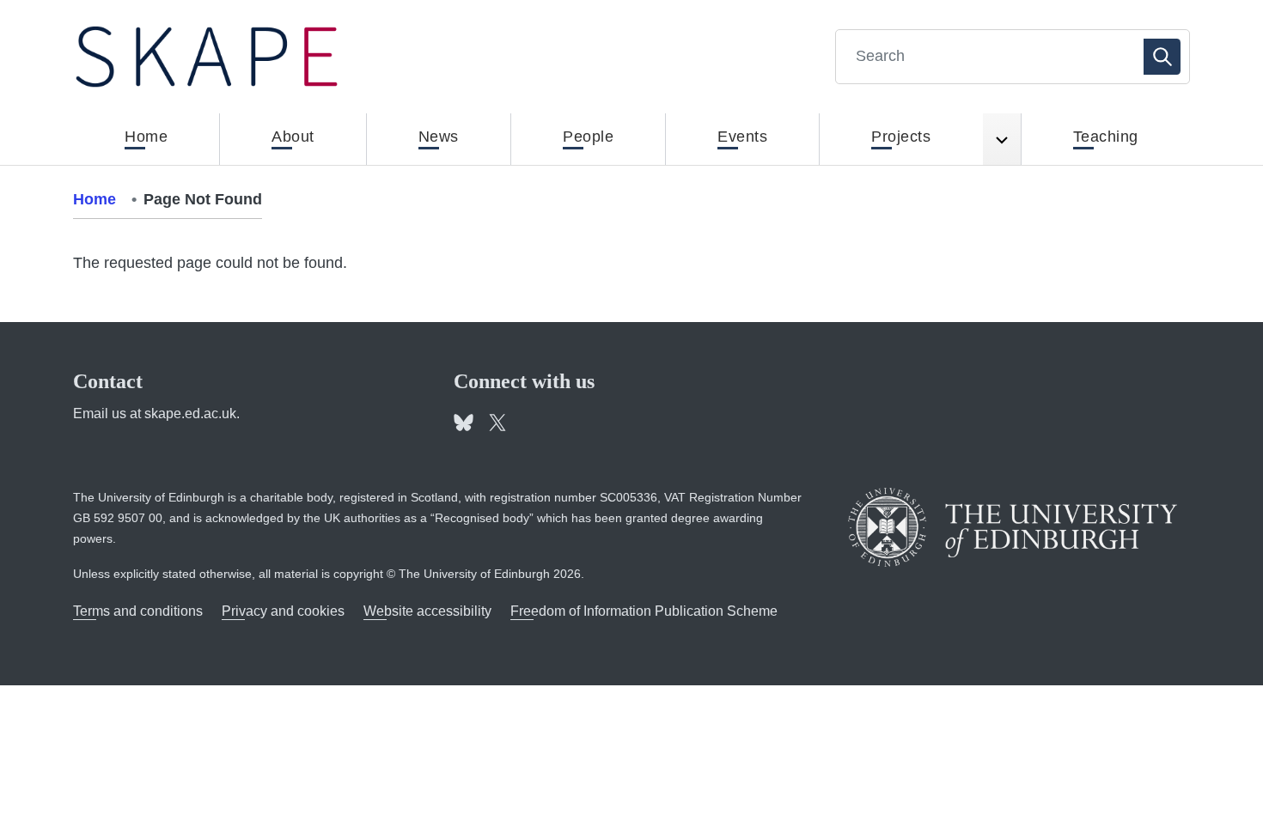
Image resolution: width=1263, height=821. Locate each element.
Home (94, 199)
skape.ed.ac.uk (190, 413)
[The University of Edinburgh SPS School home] (206, 56)
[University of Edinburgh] (1012, 527)
